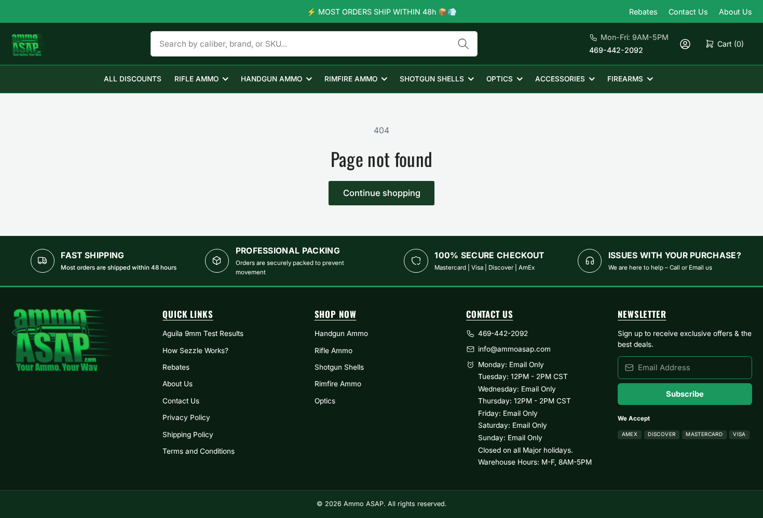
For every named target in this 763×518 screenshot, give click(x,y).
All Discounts (132, 79)
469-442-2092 (616, 50)
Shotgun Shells (432, 79)
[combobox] (314, 44)
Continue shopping (381, 193)
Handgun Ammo (271, 79)
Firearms (625, 79)
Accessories (560, 79)
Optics (499, 79)
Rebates (643, 11)
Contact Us (688, 11)
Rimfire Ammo (350, 79)
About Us (735, 11)
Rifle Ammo (196, 79)
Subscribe (685, 394)
